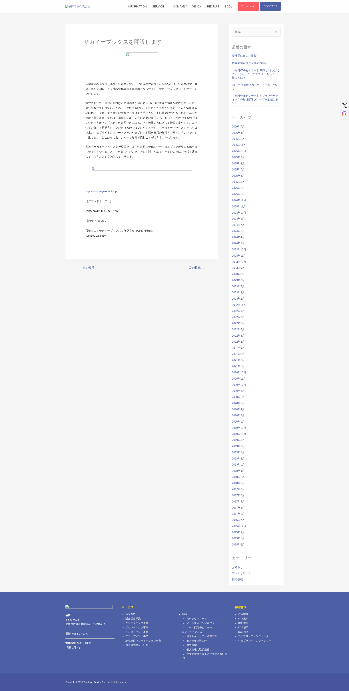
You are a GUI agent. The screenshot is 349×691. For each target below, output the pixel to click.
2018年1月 (238, 483)
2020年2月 (238, 415)
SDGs (228, 6)
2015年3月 (238, 532)
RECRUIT (213, 6)
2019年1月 (238, 464)
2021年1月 (238, 366)
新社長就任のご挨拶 (244, 55)
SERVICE (158, 6)
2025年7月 (238, 169)
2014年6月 (238, 544)
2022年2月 (238, 341)
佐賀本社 (243, 614)
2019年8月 (238, 439)
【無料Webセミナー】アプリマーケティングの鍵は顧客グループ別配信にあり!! (255, 99)
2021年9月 (238, 347)
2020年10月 (239, 384)
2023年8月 (238, 274)
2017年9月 (238, 489)
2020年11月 (239, 378)
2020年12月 (239, 372)
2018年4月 (238, 470)
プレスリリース (241, 573)
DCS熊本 (243, 632)
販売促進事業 (133, 618)
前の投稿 (87, 267)
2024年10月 (239, 212)
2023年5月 (238, 286)
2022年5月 (238, 329)
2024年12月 (239, 200)
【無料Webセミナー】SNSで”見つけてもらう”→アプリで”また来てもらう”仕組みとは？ (255, 74)
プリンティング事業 (136, 627)
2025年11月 (239, 144)
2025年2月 (238, 188)
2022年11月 (239, 304)
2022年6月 (238, 323)
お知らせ (237, 567)
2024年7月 (238, 224)
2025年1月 (238, 194)
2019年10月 (239, 433)
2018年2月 (238, 476)
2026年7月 (238, 126)
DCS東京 (243, 618)
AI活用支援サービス (136, 645)
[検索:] (256, 31)
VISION (197, 6)
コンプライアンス (192, 632)
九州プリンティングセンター (254, 636)
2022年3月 (238, 335)
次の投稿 (196, 267)
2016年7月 (238, 519)
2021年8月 (238, 354)
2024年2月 (238, 243)
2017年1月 (238, 513)
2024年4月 (238, 237)
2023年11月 (239, 255)
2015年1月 (238, 538)
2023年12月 (239, 249)
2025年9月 (238, 157)
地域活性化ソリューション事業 (143, 640)
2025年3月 (238, 181)
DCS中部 (243, 623)
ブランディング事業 (136, 636)
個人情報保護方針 (196, 640)
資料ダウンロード (196, 618)
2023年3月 (238, 292)
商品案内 (130, 614)
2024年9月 (238, 218)
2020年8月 (238, 390)
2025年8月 (238, 163)
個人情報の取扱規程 (197, 649)
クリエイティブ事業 (136, 623)
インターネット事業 (136, 632)
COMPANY (180, 6)
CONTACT (270, 6)
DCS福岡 (243, 627)
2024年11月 (239, 206)
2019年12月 (239, 427)
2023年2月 (238, 298)
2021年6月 (238, 360)
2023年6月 (238, 280)
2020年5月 (238, 403)
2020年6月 (238, 396)
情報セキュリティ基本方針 (201, 636)
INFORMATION (137, 6)
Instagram (344, 113)
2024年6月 (238, 231)
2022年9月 (238, 311)
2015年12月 (239, 526)
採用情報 (237, 579)
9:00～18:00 (78, 643)
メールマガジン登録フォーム (203, 623)
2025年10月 (239, 151)
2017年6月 (238, 495)
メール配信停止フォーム (200, 627)
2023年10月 (239, 261)
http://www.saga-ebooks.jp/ (101, 191)
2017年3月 (238, 507)
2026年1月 (238, 138)
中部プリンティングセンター (254, 640)
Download (248, 6)
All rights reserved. (120, 682)
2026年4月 (238, 132)
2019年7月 (238, 446)
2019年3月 (238, 458)
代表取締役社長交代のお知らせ (251, 62)
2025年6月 (238, 175)
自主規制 (191, 645)
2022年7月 (238, 317)
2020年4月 (238, 409)
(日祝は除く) (72, 647)
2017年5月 (238, 501)
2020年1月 (238, 421)
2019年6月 (238, 452)
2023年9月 (238, 267)
